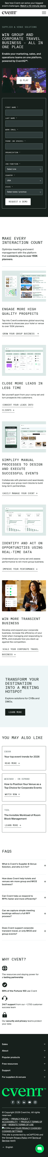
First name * (11, 107)
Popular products (11, 1057)
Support (6, 1070)
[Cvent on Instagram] (35, 1102)
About (5, 1050)
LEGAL (5, 1119)
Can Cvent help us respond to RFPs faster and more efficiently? (19, 897)
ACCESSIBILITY (10, 1122)
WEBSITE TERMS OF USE (21, 1125)
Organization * (12, 152)
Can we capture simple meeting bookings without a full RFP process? (18, 913)
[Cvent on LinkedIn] (24, 1102)
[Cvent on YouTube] (29, 1102)
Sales (5, 1044)
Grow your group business (19, 333)
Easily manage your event (19, 493)
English (9, 1147)
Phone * (15, 141)
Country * (10, 175)
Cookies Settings (12, 1131)
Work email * (11, 130)
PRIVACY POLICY (19, 1119)
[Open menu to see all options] (44, 13)
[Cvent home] (9, 12)
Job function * (12, 164)
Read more (11, 763)
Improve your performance (19, 569)
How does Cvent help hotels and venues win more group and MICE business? (19, 881)
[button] (24, 80)
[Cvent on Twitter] (18, 1102)
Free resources (10, 1063)
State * (9, 187)
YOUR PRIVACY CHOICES (28, 1128)
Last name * (11, 118)
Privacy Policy (20, 1138)
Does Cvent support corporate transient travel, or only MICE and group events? (19, 931)
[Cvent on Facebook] (13, 1102)
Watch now (11, 794)
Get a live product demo (24, 222)
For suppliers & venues (14, 1077)
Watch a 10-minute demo (33, 6)
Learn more (15, 712)
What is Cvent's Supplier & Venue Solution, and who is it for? (19, 865)
